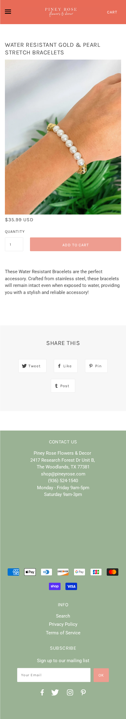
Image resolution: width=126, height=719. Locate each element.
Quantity (14, 231)
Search (63, 616)
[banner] (61, 12)
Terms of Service (63, 633)
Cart (112, 12)
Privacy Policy (63, 624)
